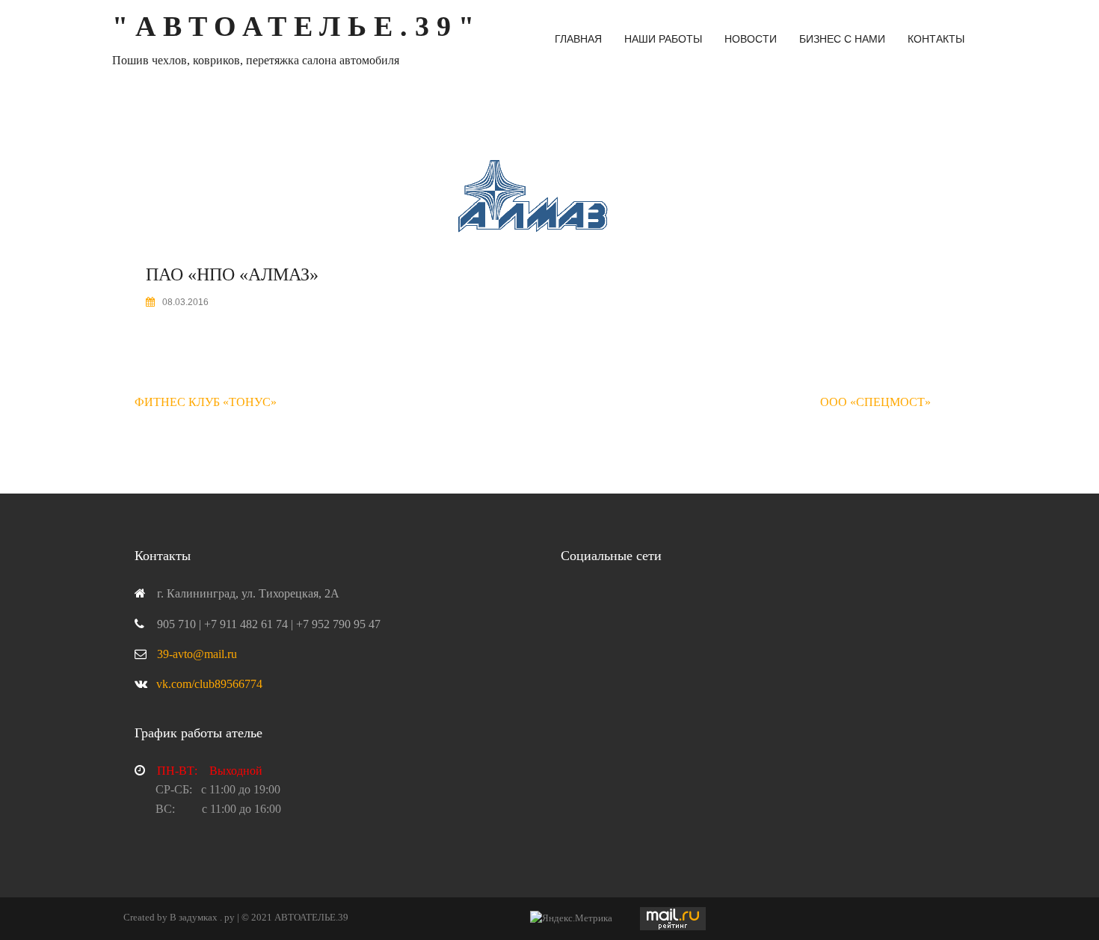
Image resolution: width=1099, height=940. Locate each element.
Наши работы (663, 39)
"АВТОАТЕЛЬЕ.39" (296, 26)
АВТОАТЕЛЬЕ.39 (311, 917)
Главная (578, 39)
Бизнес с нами (842, 39)
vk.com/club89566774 (209, 684)
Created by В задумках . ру (179, 917)
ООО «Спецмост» (875, 402)
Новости (750, 39)
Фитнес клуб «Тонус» (206, 402)
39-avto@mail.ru (197, 654)
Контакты (936, 39)
